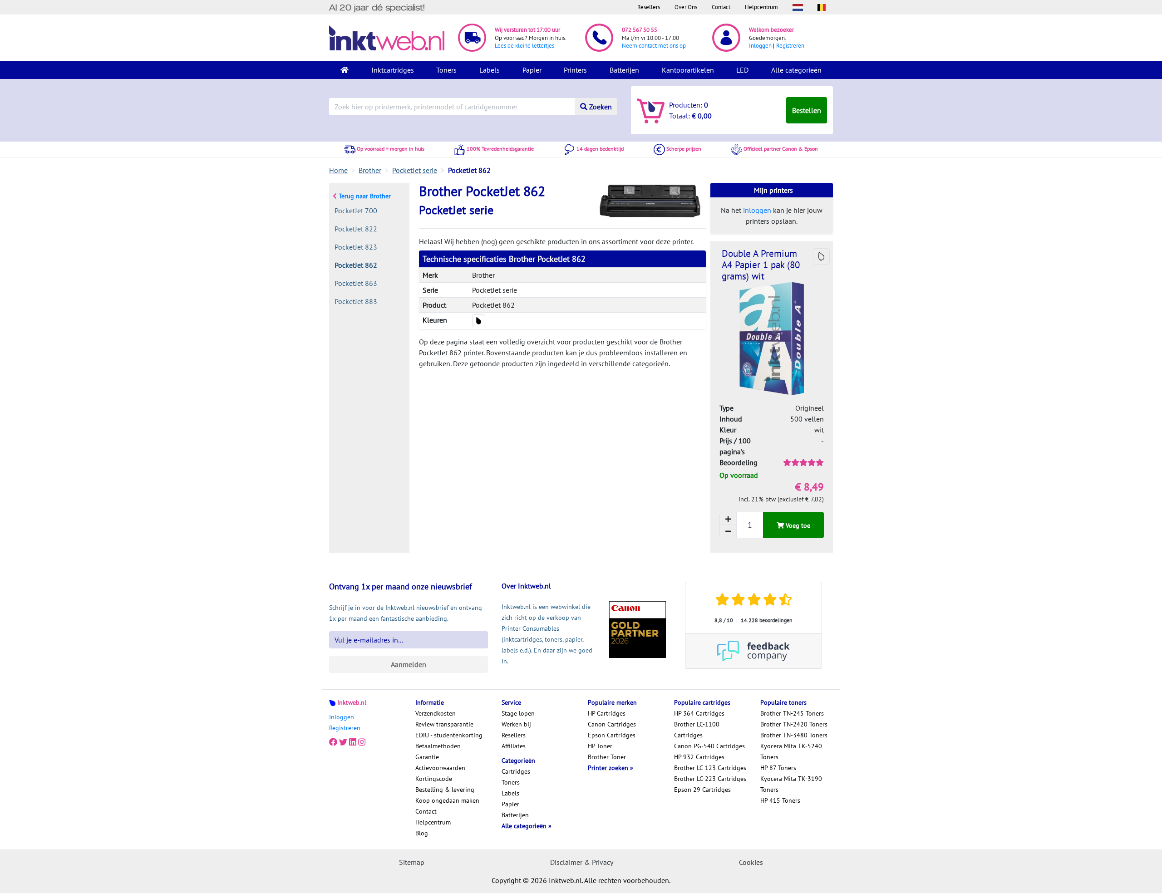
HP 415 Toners (780, 800)
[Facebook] (333, 742)
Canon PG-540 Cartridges (709, 746)
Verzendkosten (435, 713)
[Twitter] (343, 742)
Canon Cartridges (612, 724)
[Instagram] (361, 742)
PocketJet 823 (356, 246)
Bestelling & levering (444, 789)
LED (742, 69)
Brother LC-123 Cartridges (710, 768)
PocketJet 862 (356, 265)
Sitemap (411, 862)
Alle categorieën (796, 69)
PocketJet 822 (356, 228)
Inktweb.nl (351, 702)
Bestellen (806, 110)
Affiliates (514, 746)
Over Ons (686, 7)
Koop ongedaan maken (447, 800)
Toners (446, 69)
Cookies (751, 862)
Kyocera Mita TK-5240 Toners (791, 751)
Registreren (790, 45)
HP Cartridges (606, 713)
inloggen (757, 210)
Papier (532, 69)
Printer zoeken (609, 768)
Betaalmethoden (438, 746)
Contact (721, 7)
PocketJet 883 (356, 301)
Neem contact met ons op (654, 45)
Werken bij (516, 724)
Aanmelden (408, 664)
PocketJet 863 (356, 283)
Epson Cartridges (611, 735)
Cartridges (516, 771)
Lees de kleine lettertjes (524, 45)
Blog (421, 833)
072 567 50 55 (639, 30)
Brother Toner (607, 757)
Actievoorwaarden (440, 768)
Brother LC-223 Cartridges (710, 779)
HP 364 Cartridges (699, 713)
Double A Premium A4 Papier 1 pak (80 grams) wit (761, 264)
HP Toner (600, 746)
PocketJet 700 (356, 210)
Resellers (648, 7)
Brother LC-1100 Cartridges (696, 729)
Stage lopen (518, 713)
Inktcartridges (392, 69)
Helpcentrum (761, 7)
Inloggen (760, 45)
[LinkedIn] (352, 742)
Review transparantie (444, 724)
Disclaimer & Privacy (581, 862)
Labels (489, 69)
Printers (575, 69)
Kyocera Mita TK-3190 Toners (791, 784)
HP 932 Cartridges (699, 757)
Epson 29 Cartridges (702, 789)
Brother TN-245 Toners (792, 713)
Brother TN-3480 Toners (793, 735)
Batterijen (624, 69)
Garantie (427, 757)
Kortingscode (433, 779)
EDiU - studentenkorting (449, 735)
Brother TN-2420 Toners (793, 724)
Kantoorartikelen (688, 69)
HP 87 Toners (778, 768)
